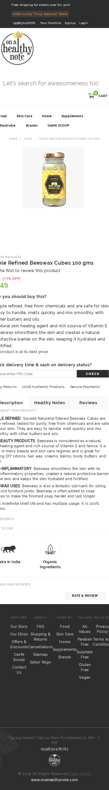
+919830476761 (24, 23)
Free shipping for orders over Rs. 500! (40, 5)
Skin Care (64, 634)
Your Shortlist (50, 23)
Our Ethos (19, 634)
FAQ (40, 626)
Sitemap (40, 654)
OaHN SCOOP (58, 125)
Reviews (88, 402)
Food (28, 138)
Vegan (84, 677)
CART (103, 96)
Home (13, 138)
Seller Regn (40, 662)
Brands (32, 125)
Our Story (19, 626)
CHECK (93, 374)
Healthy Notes (49, 402)
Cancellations (40, 647)
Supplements (65, 649)
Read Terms (80, 774)
